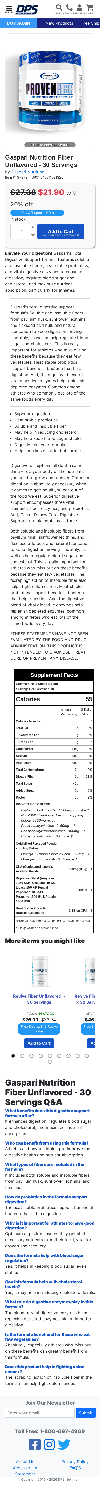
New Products (59, 23)
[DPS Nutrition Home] (26, 10)
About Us (25, 1461)
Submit (86, 1412)
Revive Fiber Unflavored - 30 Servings (39, 999)
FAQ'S (75, 1467)
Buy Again (18, 23)
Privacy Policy (75, 1461)
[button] (9, 9)
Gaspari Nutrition (27, 171)
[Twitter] (64, 1447)
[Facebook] (35, 1447)
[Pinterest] (49, 1447)
